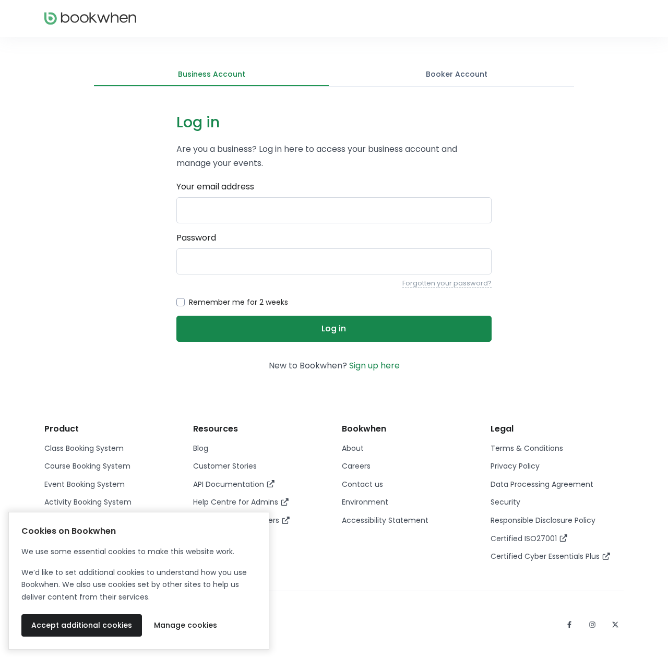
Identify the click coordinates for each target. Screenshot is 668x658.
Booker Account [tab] (456, 74)
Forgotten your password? (447, 283)
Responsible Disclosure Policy (543, 520)
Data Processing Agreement (542, 484)
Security (505, 502)
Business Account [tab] (211, 74)
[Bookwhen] (90, 18)
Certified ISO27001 (525, 538)
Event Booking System (84, 484)
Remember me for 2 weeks (238, 302)
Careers (356, 466)
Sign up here (374, 366)
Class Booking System (84, 448)
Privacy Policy (515, 466)
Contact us (362, 484)
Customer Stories (225, 466)
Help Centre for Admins (236, 502)
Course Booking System (87, 466)
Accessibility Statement (385, 520)
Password (196, 238)
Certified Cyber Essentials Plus (546, 556)
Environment (365, 502)
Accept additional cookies (81, 625)
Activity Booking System (88, 502)
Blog (200, 448)
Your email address (215, 187)
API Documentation (229, 484)
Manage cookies (185, 625)
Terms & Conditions (527, 448)
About (353, 448)
